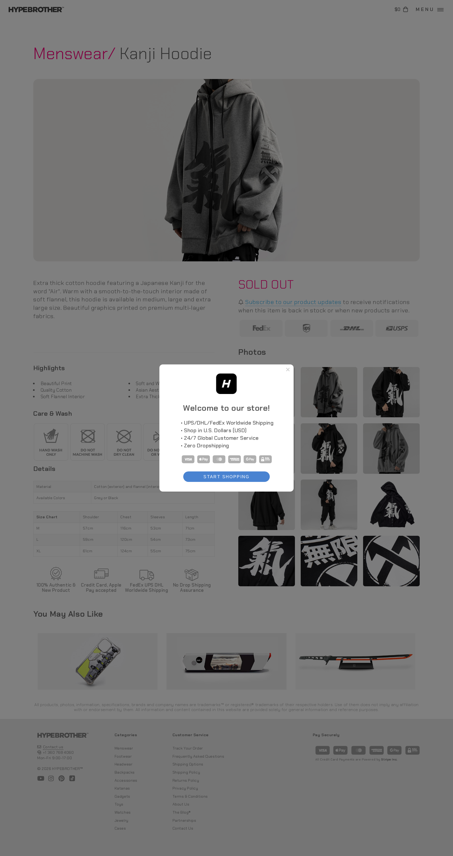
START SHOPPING (226, 476)
